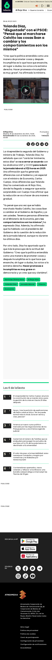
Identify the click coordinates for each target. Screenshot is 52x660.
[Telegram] (40, 570)
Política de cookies (28, 634)
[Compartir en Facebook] (33, 145)
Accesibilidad (25, 648)
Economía (9, 289)
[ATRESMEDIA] (26, 595)
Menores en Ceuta (42, 2)
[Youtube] (32, 578)
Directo (41, 284)
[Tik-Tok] (25, 578)
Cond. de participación (29, 637)
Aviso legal (24, 627)
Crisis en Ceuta (29, 2)
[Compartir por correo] (46, 145)
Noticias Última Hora (14, 279)
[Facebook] (25, 570)
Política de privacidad (29, 630)
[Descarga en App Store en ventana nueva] (28, 551)
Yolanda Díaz (11, 284)
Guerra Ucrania (37, 10)
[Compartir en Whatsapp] (37, 145)
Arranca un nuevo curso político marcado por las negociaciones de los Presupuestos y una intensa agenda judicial (30, 427)
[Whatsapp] (32, 570)
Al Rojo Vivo (33, 279)
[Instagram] (18, 578)
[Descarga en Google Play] (29, 543)
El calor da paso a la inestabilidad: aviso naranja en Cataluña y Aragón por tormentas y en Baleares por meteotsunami (30, 456)
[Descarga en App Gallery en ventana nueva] (29, 558)
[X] (28, 145)
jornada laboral (27, 284)
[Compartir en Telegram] (42, 145)
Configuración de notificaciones (33, 644)
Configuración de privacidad (31, 641)
